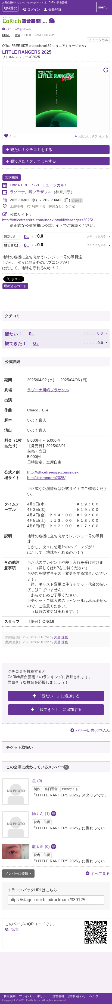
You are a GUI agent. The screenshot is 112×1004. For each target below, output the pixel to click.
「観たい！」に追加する (59, 696)
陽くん (41, 813)
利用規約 (9, 996)
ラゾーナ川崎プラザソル (31, 192)
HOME (6, 35)
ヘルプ (93, 996)
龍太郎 (41, 846)
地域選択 (10, 9)
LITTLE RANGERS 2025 (26, 52)
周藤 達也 (61, 637)
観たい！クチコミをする (31, 149)
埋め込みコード (15, 286)
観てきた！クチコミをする (33, 161)
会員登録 (54, 9)
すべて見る (100, 873)
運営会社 (58, 996)
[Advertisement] (56, 973)
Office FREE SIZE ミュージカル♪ (38, 185)
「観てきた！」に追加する (59, 709)
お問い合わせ (77, 996)
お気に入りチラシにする (93, 136)
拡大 (15, 929)
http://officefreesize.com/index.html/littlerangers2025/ (47, 220)
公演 (17, 35)
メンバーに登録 (16, 873)
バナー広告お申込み (18, 29)
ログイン (33, 9)
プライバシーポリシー (34, 996)
